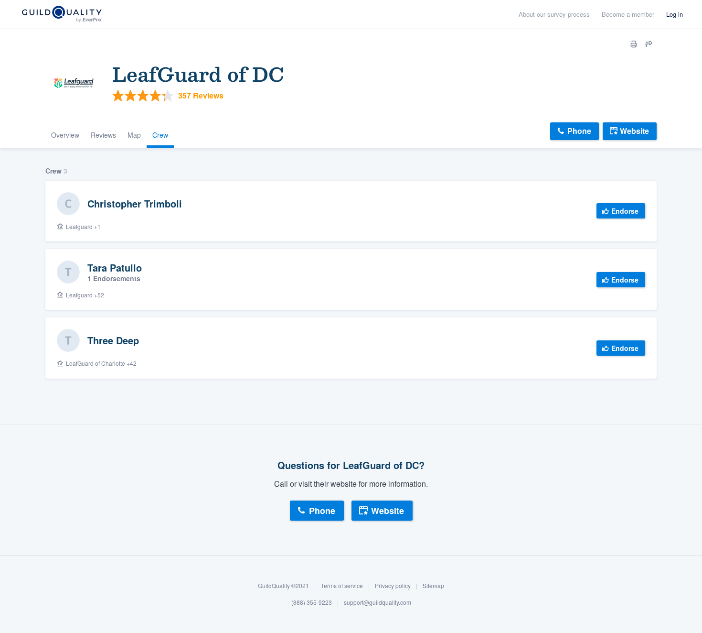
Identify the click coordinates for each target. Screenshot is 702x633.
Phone (579, 130)
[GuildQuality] (61, 14)
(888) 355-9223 (311, 602)
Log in (674, 14)
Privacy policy (393, 585)
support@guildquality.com (377, 602)
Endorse (624, 211)
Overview (65, 135)
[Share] (649, 44)
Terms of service (342, 585)
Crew (160, 135)
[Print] (633, 44)
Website (634, 130)
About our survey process (554, 14)
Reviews (103, 135)
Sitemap (433, 585)
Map (134, 135)
